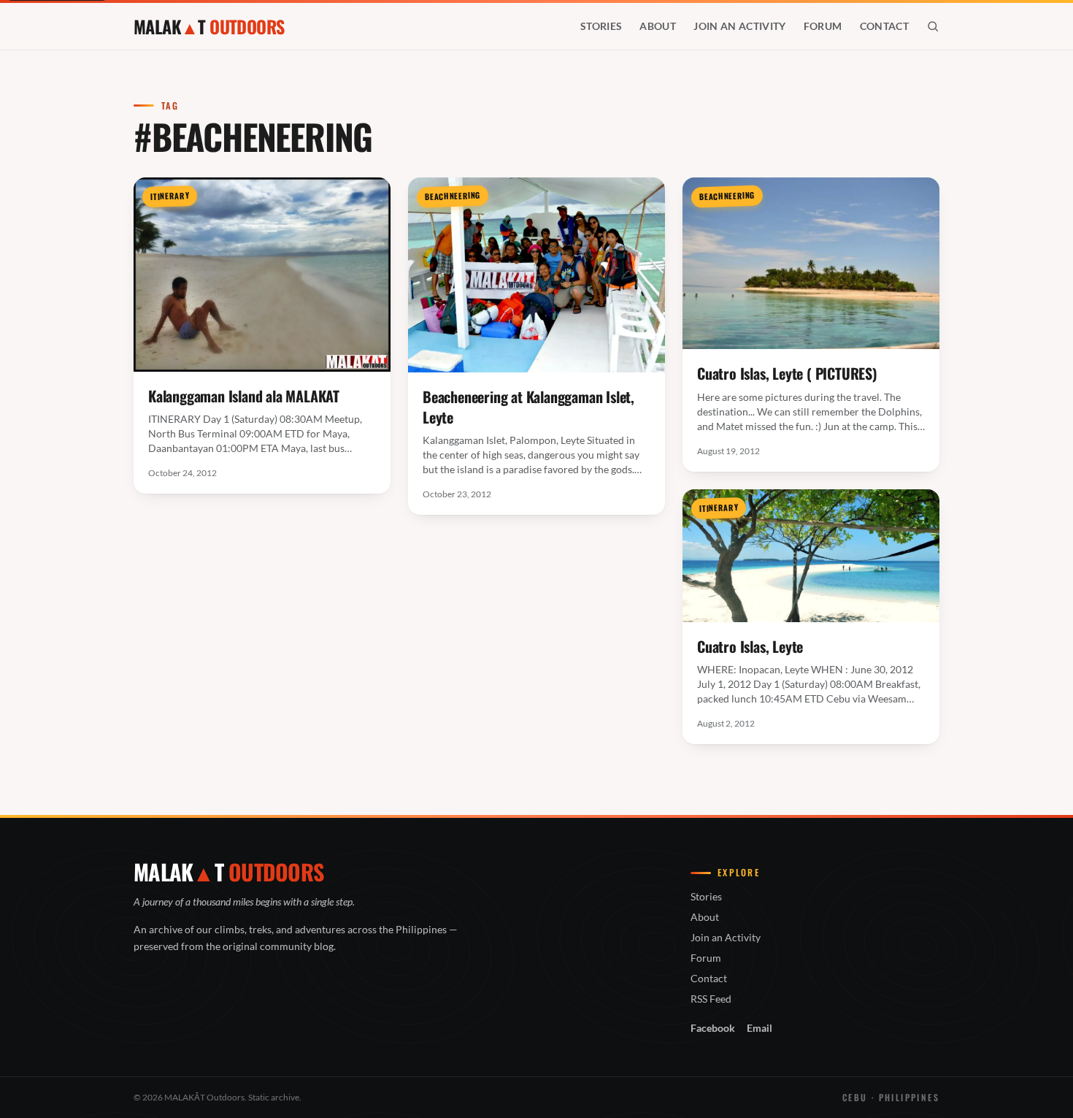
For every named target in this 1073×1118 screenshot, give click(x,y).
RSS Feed (711, 998)
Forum (823, 26)
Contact (884, 26)
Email (759, 1028)
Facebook (713, 1028)
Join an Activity (739, 26)
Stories (601, 26)
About (657, 26)
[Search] (932, 26)
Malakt (209, 26)
